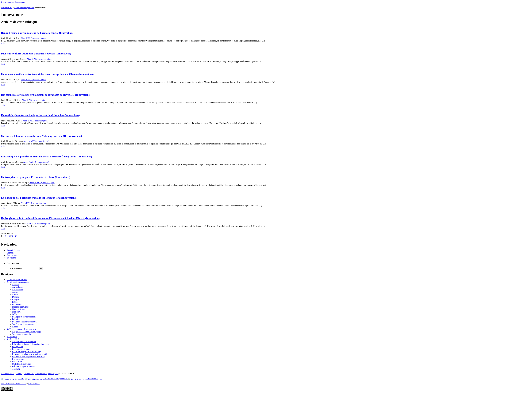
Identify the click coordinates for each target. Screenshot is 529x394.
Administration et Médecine (24, 341)
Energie (15, 299)
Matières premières (20, 307)
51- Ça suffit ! (13, 339)
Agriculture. (17, 287)
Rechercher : (17, 268)
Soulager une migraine (22, 334)
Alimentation (17, 289)
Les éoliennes (18, 359)
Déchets (15, 297)
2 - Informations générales (24, 8)
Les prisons (17, 361)
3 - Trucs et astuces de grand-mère (21, 329)
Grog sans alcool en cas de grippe (26, 331)
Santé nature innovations (22, 324)
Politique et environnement (23, 317)
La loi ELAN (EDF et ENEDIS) (26, 351)
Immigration (17, 346)
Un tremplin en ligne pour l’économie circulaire (27, 177)
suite (3, 43)
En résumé (11, 258)
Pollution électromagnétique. (24, 322)
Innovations (17, 304)
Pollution (16, 319)
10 (5, 236)
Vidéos (15, 326)
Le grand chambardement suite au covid (29, 354)
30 (12, 236)
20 (8, 236)
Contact (10, 253)
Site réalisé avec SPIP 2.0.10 (13, 383)
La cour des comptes (21, 349)
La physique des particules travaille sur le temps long (31, 197)
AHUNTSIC (34, 383)
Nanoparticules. (19, 309)
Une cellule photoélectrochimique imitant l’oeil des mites (32, 115)
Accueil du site (6, 8)
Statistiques (53, 373)
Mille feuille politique (21, 364)
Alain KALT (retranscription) (33, 38)
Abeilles (15, 284)
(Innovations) (66, 32)
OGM (14, 314)
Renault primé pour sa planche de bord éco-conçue (29, 32)
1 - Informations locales (17, 279)
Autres (15, 292)
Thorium (16, 369)
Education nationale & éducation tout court (30, 344)
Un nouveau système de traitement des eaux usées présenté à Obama (39, 74)
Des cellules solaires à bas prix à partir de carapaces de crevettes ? (38, 94)
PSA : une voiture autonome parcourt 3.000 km (28, 53)
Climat (15, 294)
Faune (14, 302)
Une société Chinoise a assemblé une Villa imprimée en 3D (33, 136)
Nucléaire (16, 312)
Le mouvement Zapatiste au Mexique (28, 356)
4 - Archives (12, 336)
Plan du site (12, 255)
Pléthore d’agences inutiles (23, 366)
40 (16, 236)
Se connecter (41, 373)
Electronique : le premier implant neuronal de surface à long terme (38, 156)
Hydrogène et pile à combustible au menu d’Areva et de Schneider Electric (43, 218)
